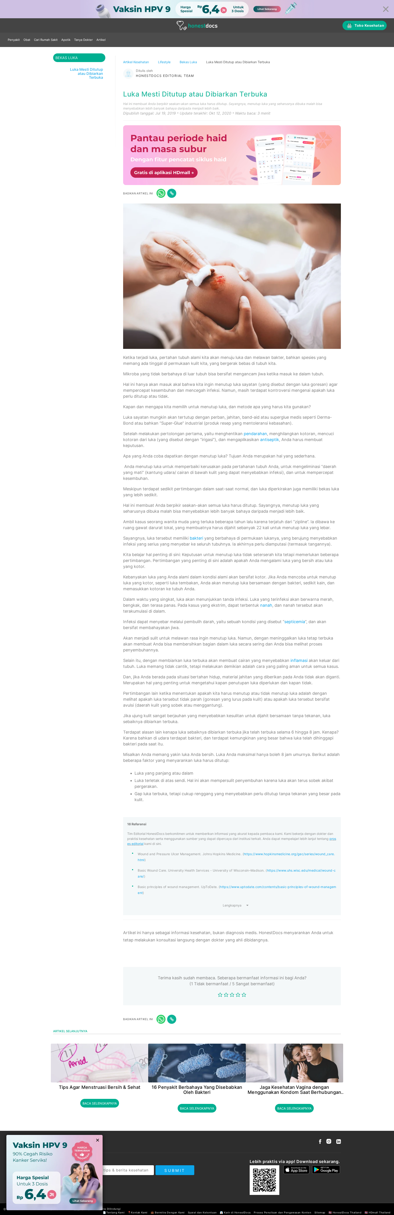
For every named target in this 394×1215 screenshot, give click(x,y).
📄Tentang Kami (113, 1212)
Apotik (65, 40)
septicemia (294, 621)
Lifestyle (164, 62)
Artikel (101, 40)
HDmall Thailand (380, 1212)
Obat (26, 40)
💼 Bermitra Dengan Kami (168, 1212)
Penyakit (14, 40)
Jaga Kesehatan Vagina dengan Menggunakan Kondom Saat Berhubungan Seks (294, 1090)
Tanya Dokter (83, 40)
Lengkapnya (232, 905)
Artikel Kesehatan (136, 62)
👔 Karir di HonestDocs (235, 1212)
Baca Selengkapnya (100, 1103)
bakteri (196, 538)
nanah (266, 605)
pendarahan (255, 433)
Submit (174, 1170)
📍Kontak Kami (138, 1212)
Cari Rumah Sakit (46, 40)
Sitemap (319, 1212)
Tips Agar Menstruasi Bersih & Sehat (99, 1087)
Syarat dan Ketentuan (202, 1212)
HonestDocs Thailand (347, 1212)
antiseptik (269, 439)
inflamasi (299, 660)
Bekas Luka (189, 62)
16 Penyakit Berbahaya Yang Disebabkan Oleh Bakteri (197, 1090)
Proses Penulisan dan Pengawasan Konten (282, 1212)
